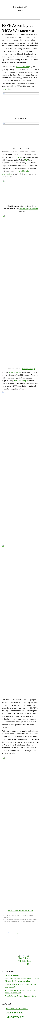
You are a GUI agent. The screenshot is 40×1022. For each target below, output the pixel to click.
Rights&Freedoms (31, 921)
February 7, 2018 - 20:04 (13, 915)
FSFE (9, 917)
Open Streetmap (14, 1012)
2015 (15, 157)
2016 (20, 157)
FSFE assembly (15, 921)
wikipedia (6, 89)
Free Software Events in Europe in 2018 (20, 996)
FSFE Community (14, 1016)
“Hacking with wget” (28, 369)
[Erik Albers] (21, 941)
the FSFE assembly (23, 67)
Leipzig (23, 921)
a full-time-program (21, 381)
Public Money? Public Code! (28, 209)
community (7, 921)
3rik (24, 915)
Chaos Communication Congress (22, 919)
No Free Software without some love (20, 911)
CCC (10, 919)
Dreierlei (20, 7)
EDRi (26, 160)
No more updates (12, 975)
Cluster (35, 919)
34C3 (7, 919)
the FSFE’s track (15, 372)
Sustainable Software (17, 1008)
